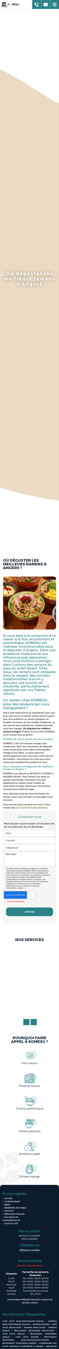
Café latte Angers (26, 1337)
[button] (54, 4)
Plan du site (11, 1223)
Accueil (8, 1198)
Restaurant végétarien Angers (19, 1343)
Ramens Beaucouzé (34, 1327)
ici (24, 888)
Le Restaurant (12, 1201)
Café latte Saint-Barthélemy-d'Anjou (23, 1321)
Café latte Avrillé (13, 1334)
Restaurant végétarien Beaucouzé (34, 1330)
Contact (9, 1211)
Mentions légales (14, 1214)
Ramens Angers (41, 1324)
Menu (7, 1204)
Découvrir (29, 1010)
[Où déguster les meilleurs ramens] (29, 604)
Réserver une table (15, 1208)
